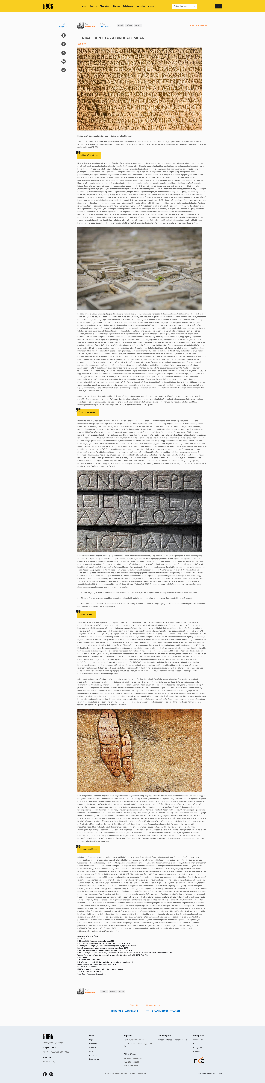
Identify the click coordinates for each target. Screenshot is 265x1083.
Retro (137, 25)
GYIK (91, 1051)
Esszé (120, 25)
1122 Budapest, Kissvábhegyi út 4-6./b (138, 1045)
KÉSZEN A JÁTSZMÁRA (124, 1011)
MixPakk (196, 1051)
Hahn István (90, 26)
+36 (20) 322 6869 (131, 1062)
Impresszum (94, 1059)
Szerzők (92, 1048)
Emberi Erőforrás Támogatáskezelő (172, 1040)
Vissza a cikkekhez (199, 25)
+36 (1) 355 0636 (131, 1066)
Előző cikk (134, 1005)
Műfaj (129, 25)
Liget (91, 1040)
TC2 (194, 1044)
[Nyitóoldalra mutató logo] (56, 1036)
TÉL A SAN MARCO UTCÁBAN (163, 1011)
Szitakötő (93, 1044)
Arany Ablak (198, 1040)
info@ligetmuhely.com (133, 1058)
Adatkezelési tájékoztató (206, 1073)
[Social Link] (45, 1074)
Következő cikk (152, 1005)
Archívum (93, 1055)
